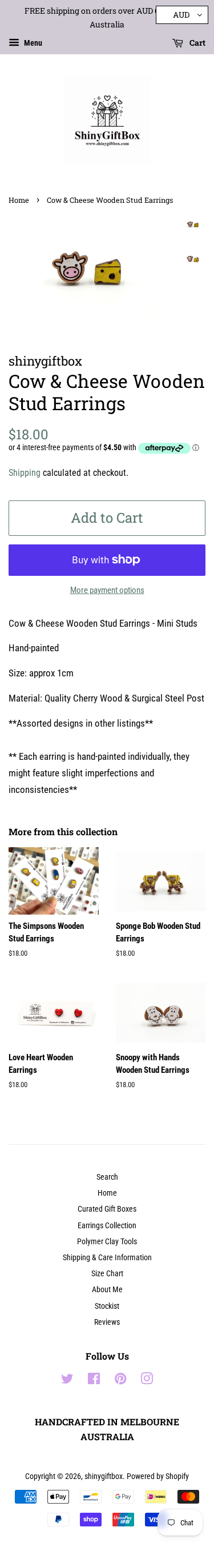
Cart (196, 42)
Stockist (107, 1306)
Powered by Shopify (158, 1476)
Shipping (25, 472)
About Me (107, 1289)
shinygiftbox (103, 1476)
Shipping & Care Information (107, 1258)
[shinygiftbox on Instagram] (146, 1381)
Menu (32, 42)
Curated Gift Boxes (107, 1209)
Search (107, 1177)
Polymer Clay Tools (107, 1242)
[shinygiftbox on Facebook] (93, 1381)
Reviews (107, 1322)
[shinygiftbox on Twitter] (67, 1381)
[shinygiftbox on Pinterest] (120, 1381)
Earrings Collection (107, 1226)
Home (19, 200)
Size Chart (107, 1274)
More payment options (107, 590)
